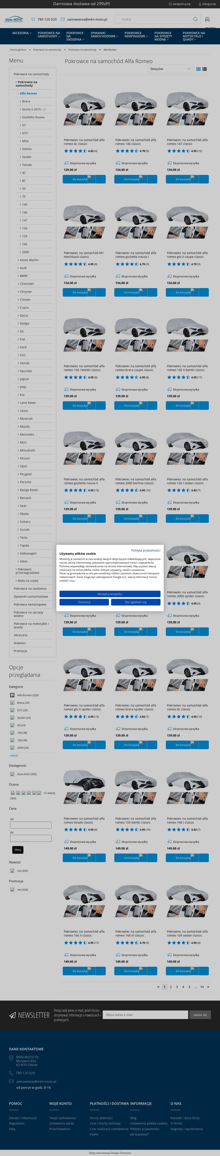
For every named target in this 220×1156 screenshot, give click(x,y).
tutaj (72, 580)
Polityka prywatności (145, 550)
